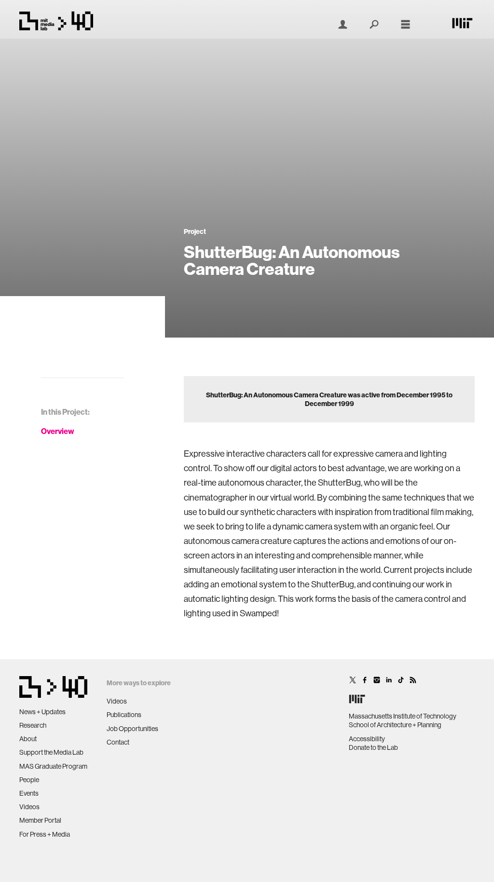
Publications (124, 714)
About (28, 738)
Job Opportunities (132, 728)
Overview (57, 431)
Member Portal (40, 820)
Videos (29, 806)
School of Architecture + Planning (395, 724)
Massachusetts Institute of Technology (402, 716)
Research (32, 725)
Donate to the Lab (373, 747)
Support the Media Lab (51, 752)
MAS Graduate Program (53, 766)
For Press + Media (44, 834)
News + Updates (42, 711)
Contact (118, 742)
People (29, 779)
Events (29, 793)
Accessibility (367, 738)
